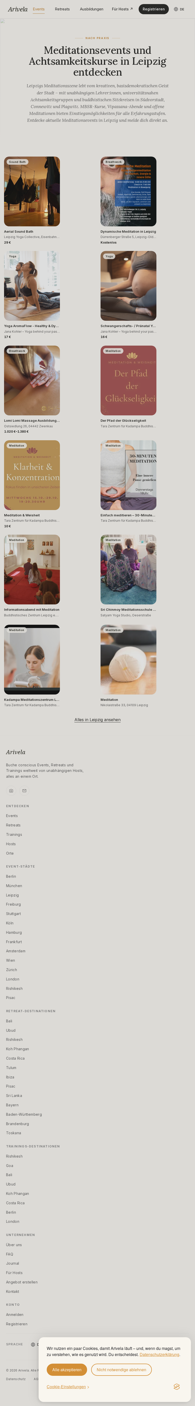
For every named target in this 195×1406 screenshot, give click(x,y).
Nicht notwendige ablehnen (121, 1370)
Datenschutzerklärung (159, 1354)
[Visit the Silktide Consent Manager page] (177, 1387)
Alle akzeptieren (67, 1370)
